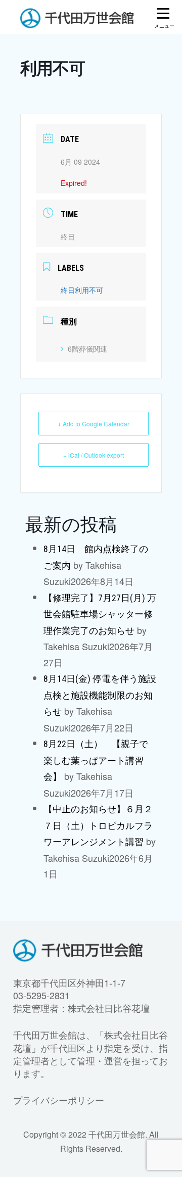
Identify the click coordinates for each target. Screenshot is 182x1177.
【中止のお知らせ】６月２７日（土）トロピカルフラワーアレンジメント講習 (98, 825)
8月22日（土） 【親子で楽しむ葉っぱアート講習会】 (95, 760)
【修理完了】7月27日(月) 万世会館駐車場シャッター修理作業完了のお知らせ (99, 614)
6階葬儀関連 (87, 349)
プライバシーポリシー (58, 1099)
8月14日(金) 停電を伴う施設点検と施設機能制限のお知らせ (99, 695)
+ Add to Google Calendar (93, 423)
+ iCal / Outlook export (93, 455)
